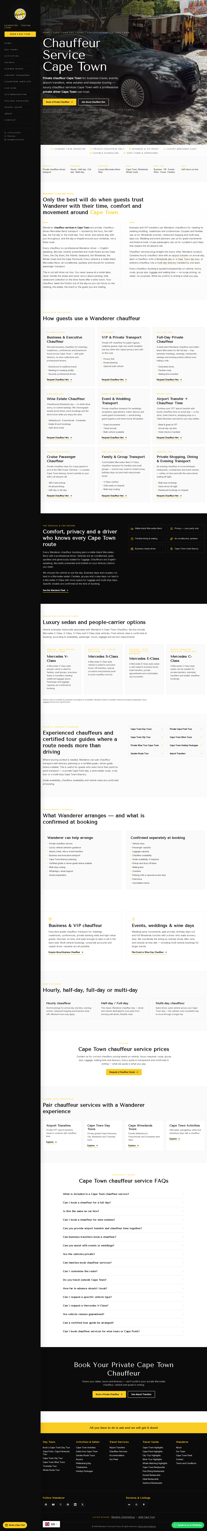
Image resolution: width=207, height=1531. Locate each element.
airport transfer (180, 255)
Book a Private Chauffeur (58, 102)
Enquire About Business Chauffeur (64, 952)
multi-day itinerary (166, 262)
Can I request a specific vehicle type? (87, 1297)
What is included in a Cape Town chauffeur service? (96, 1194)
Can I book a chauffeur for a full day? (87, 1202)
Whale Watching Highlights (155, 1463)
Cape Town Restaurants (154, 1467)
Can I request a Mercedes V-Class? (86, 1305)
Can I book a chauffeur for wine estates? (89, 1219)
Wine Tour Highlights (152, 1459)
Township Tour (50, 1466)
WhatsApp (11, 136)
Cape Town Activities (86, 1447)
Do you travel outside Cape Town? (84, 1279)
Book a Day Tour (20, 34)
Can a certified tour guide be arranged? (88, 1322)
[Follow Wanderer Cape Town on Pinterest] (46, 1504)
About (179, 1447)
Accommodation (116, 1455)
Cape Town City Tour (53, 1458)
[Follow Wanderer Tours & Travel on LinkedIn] (75, 1504)
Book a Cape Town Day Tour (56, 1447)
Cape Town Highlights (153, 1447)
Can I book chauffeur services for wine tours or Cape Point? (101, 1331)
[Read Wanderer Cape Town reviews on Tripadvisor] (129, 1504)
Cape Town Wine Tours (54, 1462)
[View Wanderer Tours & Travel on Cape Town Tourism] (144, 1504)
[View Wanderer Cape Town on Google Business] (136, 1504)
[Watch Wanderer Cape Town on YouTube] (53, 1504)
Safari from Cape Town (87, 1451)
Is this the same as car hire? (81, 1211)
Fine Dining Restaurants (153, 1471)
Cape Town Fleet (184, 1455)
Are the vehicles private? (79, 1254)
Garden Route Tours (85, 1455)
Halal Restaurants (151, 1479)
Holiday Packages (84, 1471)
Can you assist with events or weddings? (88, 1245)
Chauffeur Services (118, 1451)
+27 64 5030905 (14, 133)
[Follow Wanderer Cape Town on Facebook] (68, 1504)
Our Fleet (113, 1459)
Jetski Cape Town (146, 1517)
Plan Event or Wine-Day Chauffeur (148, 952)
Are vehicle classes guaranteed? (83, 1314)
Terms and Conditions (186, 1463)
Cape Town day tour (188, 259)
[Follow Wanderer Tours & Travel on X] (82, 1504)
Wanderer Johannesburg (123, 1517)
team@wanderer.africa (15, 140)
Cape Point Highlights (153, 1451)
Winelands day (164, 259)
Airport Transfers (117, 1447)
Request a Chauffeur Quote (122, 1072)
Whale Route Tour (51, 1470)
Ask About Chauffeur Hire (93, 102)
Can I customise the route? (80, 1271)
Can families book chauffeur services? (87, 1262)
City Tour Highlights (152, 1455)
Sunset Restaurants (151, 1475)
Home (46, 33)
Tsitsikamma (81, 1467)
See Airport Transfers (141, 1394)
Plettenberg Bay (83, 1463)
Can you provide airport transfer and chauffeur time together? (102, 1228)
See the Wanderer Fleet (54, 590)
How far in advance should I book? (85, 1288)
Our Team (180, 1451)
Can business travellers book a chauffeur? (89, 1236)
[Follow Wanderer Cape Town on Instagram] (60, 1504)
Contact (179, 1459)
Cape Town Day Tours (68, 33)
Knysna (79, 1459)
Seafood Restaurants (152, 1483)
